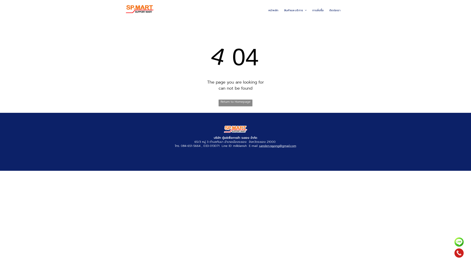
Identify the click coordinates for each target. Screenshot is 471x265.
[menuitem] (273, 10)
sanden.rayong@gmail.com (277, 146)
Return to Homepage (236, 102)
